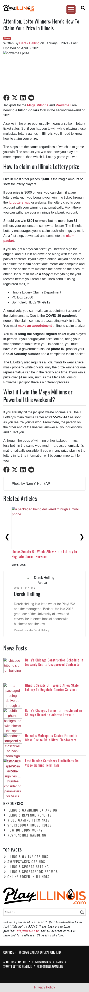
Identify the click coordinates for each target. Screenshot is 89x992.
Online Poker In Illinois (28, 876)
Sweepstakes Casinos (26, 861)
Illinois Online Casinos (27, 856)
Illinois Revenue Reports (29, 815)
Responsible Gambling (26, 835)
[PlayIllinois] (42, 8)
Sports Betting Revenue (17, 966)
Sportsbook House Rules (29, 825)
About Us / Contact (15, 962)
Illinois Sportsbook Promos (32, 871)
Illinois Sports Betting (28, 866)
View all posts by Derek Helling (31, 630)
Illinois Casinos (41, 962)
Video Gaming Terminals (28, 820)
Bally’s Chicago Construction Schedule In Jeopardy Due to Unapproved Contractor (46, 542)
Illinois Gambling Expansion (32, 810)
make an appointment (35, 325)
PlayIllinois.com (28, 931)
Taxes (59, 962)
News (7, 38)
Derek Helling (29, 43)
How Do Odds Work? (25, 830)
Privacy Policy (44, 987)
